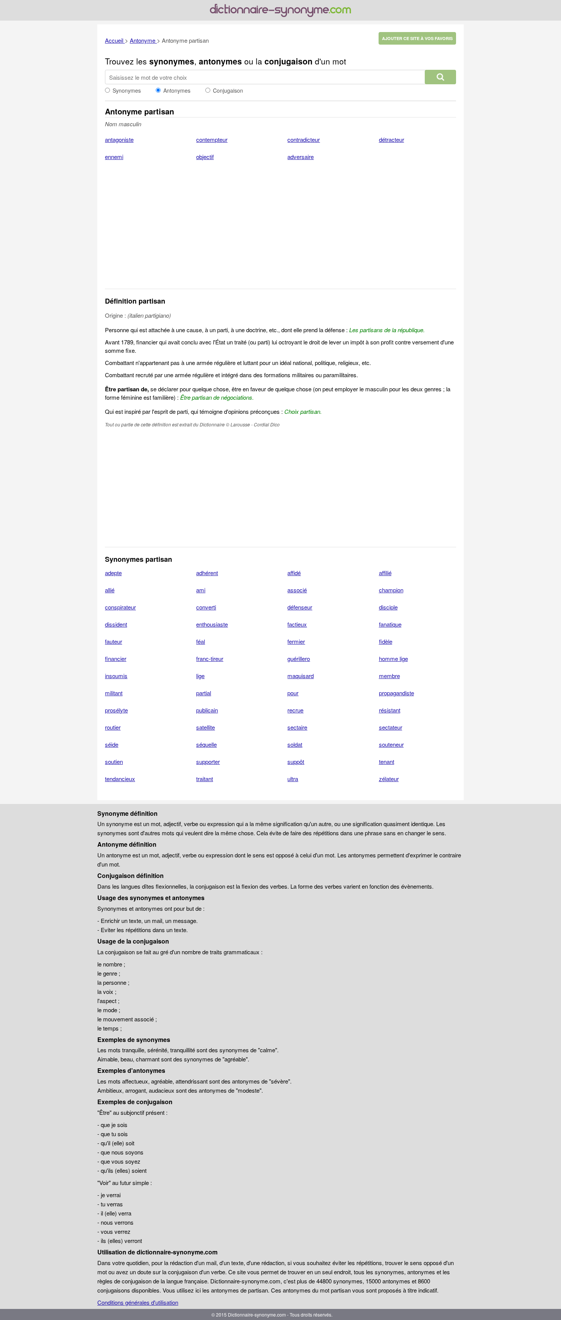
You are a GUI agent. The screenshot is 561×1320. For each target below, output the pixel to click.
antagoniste (119, 139)
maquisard (300, 676)
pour (292, 693)
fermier (296, 641)
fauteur (113, 641)
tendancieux (120, 779)
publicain (207, 710)
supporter (208, 761)
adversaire (300, 157)
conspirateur (120, 607)
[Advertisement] (280, 229)
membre (389, 676)
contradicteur (303, 139)
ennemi (114, 157)
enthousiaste (212, 624)
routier (113, 727)
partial (203, 693)
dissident (116, 624)
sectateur (390, 727)
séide (111, 744)
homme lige (393, 658)
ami (200, 590)
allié (109, 590)
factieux (297, 624)
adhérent (207, 573)
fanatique (390, 624)
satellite (205, 727)
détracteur (391, 139)
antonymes (220, 61)
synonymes (171, 61)
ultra (292, 779)
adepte (113, 573)
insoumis (116, 676)
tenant (386, 761)
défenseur (299, 607)
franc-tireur (209, 658)
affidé (294, 573)
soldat (294, 744)
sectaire (297, 727)
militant (114, 693)
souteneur (391, 744)
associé (297, 590)
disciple (388, 607)
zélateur (389, 779)
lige (200, 676)
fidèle (385, 641)
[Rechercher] (440, 77)
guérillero (298, 658)
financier (115, 658)
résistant (389, 710)
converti (206, 607)
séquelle (206, 744)
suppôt (295, 761)
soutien (114, 761)
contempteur (211, 139)
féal (200, 641)
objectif (205, 157)
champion (391, 590)
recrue (295, 710)
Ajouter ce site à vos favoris (417, 38)
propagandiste (396, 693)
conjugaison (288, 61)
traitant (204, 779)
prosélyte (116, 710)
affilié (385, 573)
